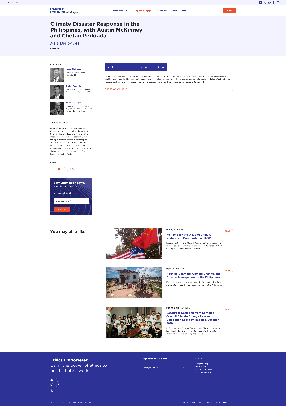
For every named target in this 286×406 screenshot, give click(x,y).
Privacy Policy (197, 402)
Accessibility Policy (212, 402)
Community (162, 11)
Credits (186, 402)
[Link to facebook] (273, 2)
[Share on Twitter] (52, 169)
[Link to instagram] (278, 2)
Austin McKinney (73, 69)
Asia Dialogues (65, 43)
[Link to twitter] (265, 2)
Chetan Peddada (73, 86)
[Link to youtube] (269, 2)
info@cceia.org (201, 364)
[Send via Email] (72, 169)
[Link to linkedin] (260, 2)
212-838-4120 (201, 367)
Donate (229, 11)
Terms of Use (228, 402)
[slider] (124, 67)
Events (174, 11)
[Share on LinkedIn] (59, 169)
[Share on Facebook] (66, 169)
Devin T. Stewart (73, 103)
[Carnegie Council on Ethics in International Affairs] (64, 11)
